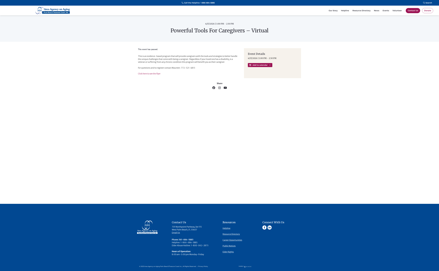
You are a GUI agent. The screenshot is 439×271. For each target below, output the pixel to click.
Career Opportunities (232, 240)
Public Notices (229, 246)
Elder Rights (228, 252)
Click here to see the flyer (149, 73)
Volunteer (397, 10)
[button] (198, 3)
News (376, 10)
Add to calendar (260, 65)
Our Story (333, 10)
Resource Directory (361, 10)
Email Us (176, 232)
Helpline (345, 10)
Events (386, 10)
